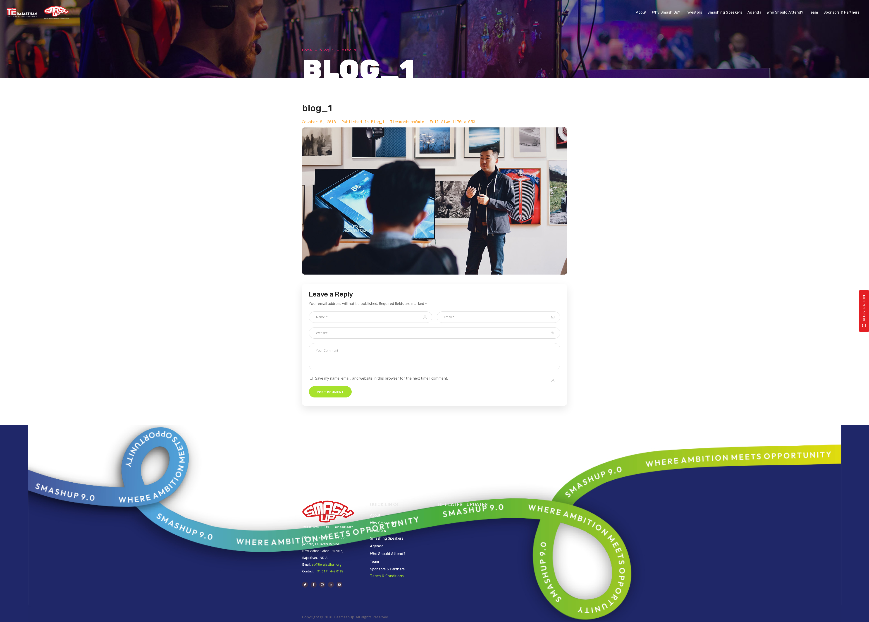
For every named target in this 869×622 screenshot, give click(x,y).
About (375, 515)
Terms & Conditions (387, 575)
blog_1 (327, 50)
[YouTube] (339, 585)
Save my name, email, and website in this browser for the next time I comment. (381, 378)
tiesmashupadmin (407, 122)
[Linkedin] (331, 585)
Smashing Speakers (386, 538)
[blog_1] (434, 130)
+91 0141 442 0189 (329, 571)
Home (307, 50)
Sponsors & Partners (387, 569)
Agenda (376, 546)
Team (374, 561)
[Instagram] (322, 585)
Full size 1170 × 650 (452, 122)
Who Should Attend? (387, 554)
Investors (378, 531)
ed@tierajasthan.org (326, 564)
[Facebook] (314, 585)
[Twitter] (305, 585)
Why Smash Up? (383, 523)
